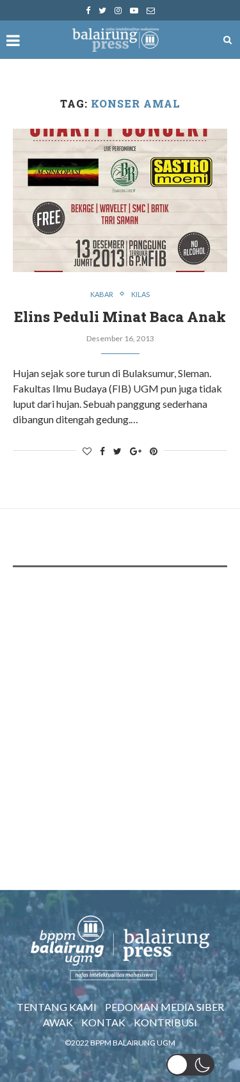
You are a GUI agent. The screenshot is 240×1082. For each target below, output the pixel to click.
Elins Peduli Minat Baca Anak (120, 316)
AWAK (58, 1022)
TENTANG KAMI (57, 1007)
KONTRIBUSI (165, 1022)
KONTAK (103, 1022)
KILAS (140, 294)
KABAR (101, 294)
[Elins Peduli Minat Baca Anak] (120, 200)
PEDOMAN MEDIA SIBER (164, 1007)
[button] (190, 1065)
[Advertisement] (120, 706)
